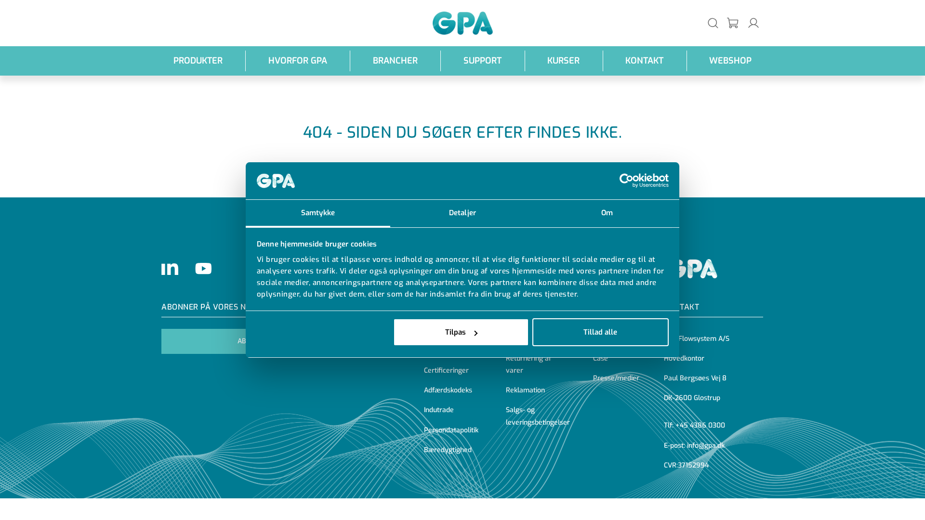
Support (482, 60)
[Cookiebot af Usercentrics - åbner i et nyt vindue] (626, 181)
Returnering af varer (528, 364)
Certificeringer (446, 370)
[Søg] (713, 23)
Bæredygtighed (448, 450)
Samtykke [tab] (318, 213)
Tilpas (455, 332)
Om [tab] (607, 213)
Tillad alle (600, 332)
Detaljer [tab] (462, 213)
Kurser (563, 60)
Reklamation (525, 390)
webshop (730, 60)
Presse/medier (616, 378)
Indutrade (439, 410)
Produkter (198, 60)
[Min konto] (753, 23)
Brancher (395, 60)
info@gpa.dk (706, 445)
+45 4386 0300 (700, 425)
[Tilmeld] (733, 23)
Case (600, 358)
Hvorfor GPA (297, 60)
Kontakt (644, 60)
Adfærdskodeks (448, 390)
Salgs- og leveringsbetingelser (538, 416)
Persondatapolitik (451, 430)
